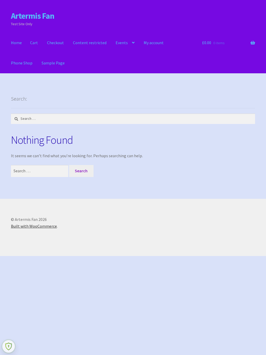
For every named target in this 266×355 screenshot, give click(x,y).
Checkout (55, 42)
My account (154, 42)
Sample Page (53, 62)
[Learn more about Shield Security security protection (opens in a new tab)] (8, 346)
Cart (34, 42)
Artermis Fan (32, 16)
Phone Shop (21, 62)
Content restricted (90, 42)
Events (122, 42)
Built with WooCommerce (34, 226)
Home (16, 42)
